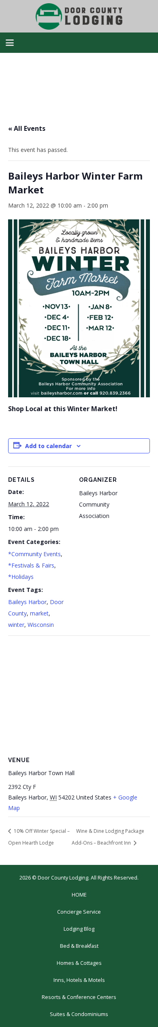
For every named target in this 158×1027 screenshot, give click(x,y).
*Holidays (21, 577)
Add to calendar (48, 446)
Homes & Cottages (79, 963)
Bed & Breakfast (79, 945)
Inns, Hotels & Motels (79, 980)
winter (16, 624)
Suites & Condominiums (79, 1014)
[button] (9, 43)
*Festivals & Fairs (31, 565)
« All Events (26, 128)
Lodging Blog (79, 928)
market (39, 613)
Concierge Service (79, 911)
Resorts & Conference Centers (79, 997)
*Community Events (34, 554)
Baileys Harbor (27, 602)
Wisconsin (41, 624)
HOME (79, 894)
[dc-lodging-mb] (79, 16)
